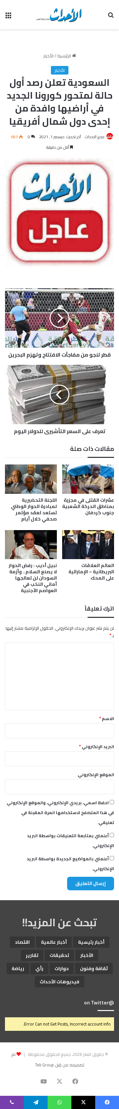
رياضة (18, 968)
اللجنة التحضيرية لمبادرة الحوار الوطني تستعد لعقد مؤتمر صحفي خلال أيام (34, 509)
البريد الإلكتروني (96, 746)
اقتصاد (22, 942)
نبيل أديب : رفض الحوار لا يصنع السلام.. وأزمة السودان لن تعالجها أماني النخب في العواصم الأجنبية (33, 578)
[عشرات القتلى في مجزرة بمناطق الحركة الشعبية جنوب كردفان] (88, 479)
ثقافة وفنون (94, 968)
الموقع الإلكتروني (96, 774)
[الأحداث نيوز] (59, 14)
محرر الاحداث (94, 137)
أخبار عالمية (54, 942)
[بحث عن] (110, 17)
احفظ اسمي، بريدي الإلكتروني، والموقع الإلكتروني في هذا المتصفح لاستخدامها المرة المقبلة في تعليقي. (60, 812)
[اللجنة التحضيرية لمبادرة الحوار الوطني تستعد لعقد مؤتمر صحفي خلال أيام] (31, 479)
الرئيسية (64, 56)
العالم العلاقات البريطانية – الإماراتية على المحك (91, 571)
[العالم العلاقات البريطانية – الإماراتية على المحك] (88, 544)
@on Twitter (99, 1002)
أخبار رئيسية (91, 942)
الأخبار (48, 56)
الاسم (106, 718)
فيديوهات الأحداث (59, 981)
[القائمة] (8, 17)
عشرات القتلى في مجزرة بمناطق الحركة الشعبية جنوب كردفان (88, 506)
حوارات (62, 968)
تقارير (32, 955)
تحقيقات (59, 955)
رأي (39, 968)
